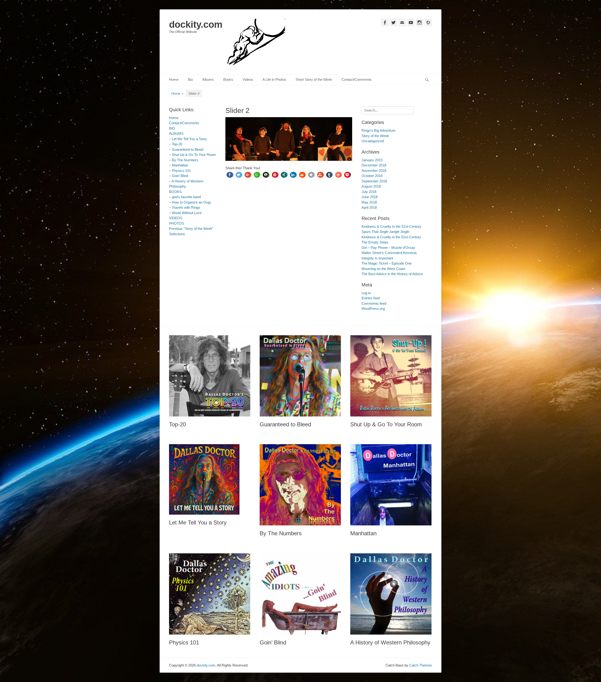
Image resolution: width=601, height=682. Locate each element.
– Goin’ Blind (178, 176)
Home (173, 79)
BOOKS (175, 192)
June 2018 (370, 197)
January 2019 (372, 160)
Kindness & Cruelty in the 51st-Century (391, 237)
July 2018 (369, 192)
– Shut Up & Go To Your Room (192, 155)
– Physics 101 (180, 171)
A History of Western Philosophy (390, 642)
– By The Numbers (183, 160)
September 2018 (374, 181)
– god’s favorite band (185, 197)
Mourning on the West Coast (383, 269)
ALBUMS (176, 133)
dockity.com (196, 24)
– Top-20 (175, 144)
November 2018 (374, 171)
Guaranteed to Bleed (285, 424)
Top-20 (177, 424)
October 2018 (372, 176)
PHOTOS (176, 223)
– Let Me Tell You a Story (188, 139)
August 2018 (371, 186)
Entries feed (371, 298)
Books (228, 79)
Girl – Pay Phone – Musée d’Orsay (388, 248)
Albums (208, 79)
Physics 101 (184, 642)
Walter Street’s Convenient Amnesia (389, 253)
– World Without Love (185, 213)
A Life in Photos (274, 79)
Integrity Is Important (377, 258)
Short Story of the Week (314, 79)
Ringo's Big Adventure (378, 130)
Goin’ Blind (273, 642)
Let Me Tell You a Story (198, 522)
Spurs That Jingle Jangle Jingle (385, 232)
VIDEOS (175, 218)
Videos (248, 79)
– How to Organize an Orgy (190, 202)
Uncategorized (373, 141)
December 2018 (374, 165)
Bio (190, 79)
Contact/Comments (357, 79)
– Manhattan (178, 165)
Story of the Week (375, 136)
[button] (229, 175)
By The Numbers (281, 533)
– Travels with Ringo (184, 207)
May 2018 (369, 202)
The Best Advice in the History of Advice (392, 274)
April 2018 (369, 207)
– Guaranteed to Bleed (186, 149)
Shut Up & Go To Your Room (386, 424)
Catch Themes (420, 665)
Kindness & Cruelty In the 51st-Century (391, 226)
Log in (366, 293)
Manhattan (363, 533)
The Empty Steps (375, 242)
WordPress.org (373, 309)
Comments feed (374, 303)
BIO (172, 128)
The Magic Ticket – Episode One (387, 263)
